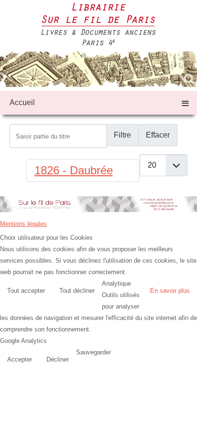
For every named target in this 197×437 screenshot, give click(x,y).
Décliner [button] (57, 359)
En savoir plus (170, 290)
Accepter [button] (19, 359)
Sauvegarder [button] (93, 352)
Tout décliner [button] (77, 290)
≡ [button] (185, 102)
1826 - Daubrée (73, 170)
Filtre (122, 135)
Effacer (158, 135)
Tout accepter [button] (26, 290)
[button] (187, 427)
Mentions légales (23, 223)
